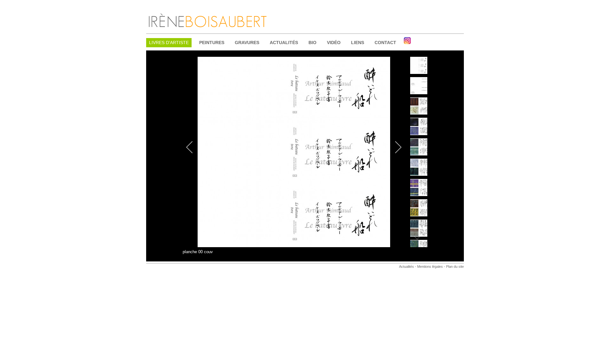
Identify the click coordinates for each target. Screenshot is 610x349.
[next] (394, 147)
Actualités (406, 266)
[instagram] (407, 40)
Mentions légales (429, 266)
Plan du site (455, 266)
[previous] (194, 147)
